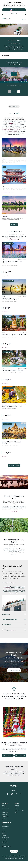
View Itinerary (4, 275)
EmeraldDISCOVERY (6, 624)
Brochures (17, 805)
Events (16, 812)
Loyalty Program (5, 826)
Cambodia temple (12, 131)
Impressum (4, 844)
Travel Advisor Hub (5, 816)
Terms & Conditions (6, 837)
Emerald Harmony (6, 614)
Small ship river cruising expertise (9, 582)
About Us (3, 824)
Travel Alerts (4, 814)
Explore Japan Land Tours (13, 670)
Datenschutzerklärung (6, 846)
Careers (3, 831)
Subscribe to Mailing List (19, 810)
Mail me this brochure (19, 755)
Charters (3, 828)
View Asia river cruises (13, 465)
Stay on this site (14, 13)
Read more (13, 511)
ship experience (7, 587)
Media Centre (4, 833)
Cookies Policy (5, 842)
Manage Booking (5, 807)
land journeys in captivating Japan (11, 129)
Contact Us (4, 805)
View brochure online (7, 755)
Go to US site (15, 9)
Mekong (11, 123)
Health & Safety (5, 812)
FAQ (2, 810)
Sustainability (4, 835)
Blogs (16, 807)
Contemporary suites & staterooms (9, 619)
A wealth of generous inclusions (8, 630)
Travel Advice (4, 818)
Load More (13, 224)
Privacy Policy (4, 839)
